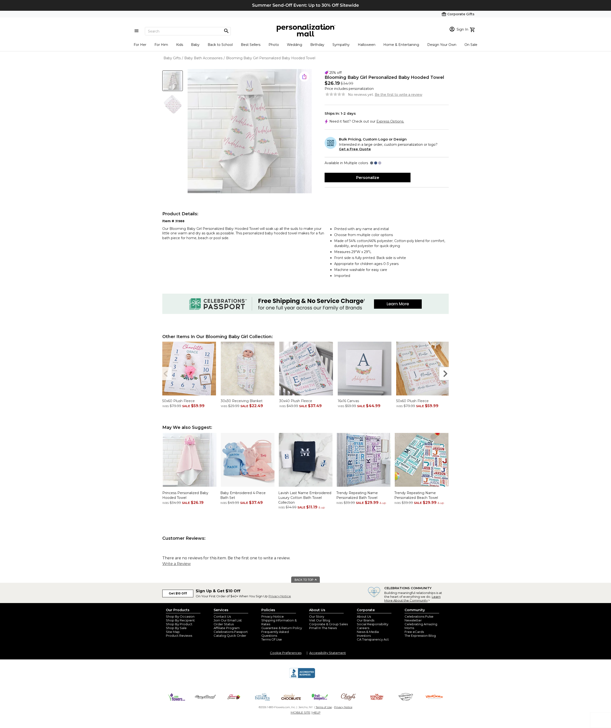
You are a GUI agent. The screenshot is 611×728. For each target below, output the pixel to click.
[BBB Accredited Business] (302, 677)
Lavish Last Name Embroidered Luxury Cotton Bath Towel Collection (304, 497)
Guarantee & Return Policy (281, 628)
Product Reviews (179, 635)
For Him (161, 45)
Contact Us (222, 616)
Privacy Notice (280, 596)
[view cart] (473, 29)
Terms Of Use (271, 639)
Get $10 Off (178, 593)
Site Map (173, 632)
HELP (316, 712)
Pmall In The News (323, 628)
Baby (195, 45)
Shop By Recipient (180, 620)
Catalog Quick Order (230, 635)
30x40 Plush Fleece (295, 401)
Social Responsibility (372, 624)
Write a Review (176, 563)
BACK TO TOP (304, 580)
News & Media (368, 632)
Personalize (367, 177)
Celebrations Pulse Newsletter (419, 618)
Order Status (224, 624)
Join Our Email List (228, 620)
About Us (364, 616)
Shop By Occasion (180, 616)
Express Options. (390, 121)
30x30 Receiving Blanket (242, 401)
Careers (363, 628)
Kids (179, 45)
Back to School (220, 45)
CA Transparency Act (373, 639)
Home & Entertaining (401, 45)
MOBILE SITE (300, 712)
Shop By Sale (176, 628)
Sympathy (341, 45)
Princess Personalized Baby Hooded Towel (185, 495)
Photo (274, 45)
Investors (364, 635)
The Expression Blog (420, 635)
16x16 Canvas (348, 401)
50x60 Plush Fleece (178, 401)
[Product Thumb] (172, 80)
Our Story (316, 616)
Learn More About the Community (412, 598)
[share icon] (304, 76)
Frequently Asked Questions (275, 633)
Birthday (317, 45)
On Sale (470, 45)
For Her (140, 45)
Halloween (366, 45)
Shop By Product (179, 624)
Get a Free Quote (355, 149)
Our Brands (365, 620)
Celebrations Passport (231, 632)
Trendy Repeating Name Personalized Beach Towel (416, 495)
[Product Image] (250, 131)
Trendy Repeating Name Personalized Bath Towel (357, 495)
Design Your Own (441, 45)
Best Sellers (250, 45)
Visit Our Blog (319, 620)
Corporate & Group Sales (328, 624)
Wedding (294, 45)
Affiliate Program (227, 628)
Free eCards (414, 632)
